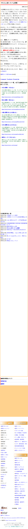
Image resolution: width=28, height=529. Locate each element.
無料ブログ (17, 462)
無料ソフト (17, 478)
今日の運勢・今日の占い (8, 87)
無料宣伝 (3, 450)
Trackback (10, 79)
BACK (19, 508)
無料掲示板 (17, 464)
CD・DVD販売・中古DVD (21, 432)
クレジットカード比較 (20, 448)
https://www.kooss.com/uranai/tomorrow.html (13, 109)
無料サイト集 (22, 455)
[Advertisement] (14, 163)
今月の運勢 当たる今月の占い (9, 125)
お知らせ (3, 487)
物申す (2, 476)
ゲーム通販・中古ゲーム (20, 437)
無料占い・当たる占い (20, 488)
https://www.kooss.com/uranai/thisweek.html (13, 121)
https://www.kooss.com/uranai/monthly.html (13, 134)
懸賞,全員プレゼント (19, 484)
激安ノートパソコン (19, 428)
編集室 (2, 384)
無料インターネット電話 (20, 475)
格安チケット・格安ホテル (21, 441)
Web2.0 (4, 71)
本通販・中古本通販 (19, 435)
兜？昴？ (9, 239)
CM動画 (17, 504)
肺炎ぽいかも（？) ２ (12, 240)
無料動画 (3, 463)
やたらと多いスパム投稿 (13, 228)
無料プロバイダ (4, 426)
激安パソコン (18, 426)
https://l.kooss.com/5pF (11, 520)
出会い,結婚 (4, 452)
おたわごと (3, 474)
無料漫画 (17, 480)
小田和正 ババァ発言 (12, 215)
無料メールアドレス (19, 467)
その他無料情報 (18, 471)
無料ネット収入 (4, 454)
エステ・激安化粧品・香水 (21, 443)
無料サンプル (18, 486)
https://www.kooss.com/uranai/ (9, 145)
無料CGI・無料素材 (19, 469)
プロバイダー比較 (19, 430)
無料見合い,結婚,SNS (20, 491)
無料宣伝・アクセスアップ (21, 473)
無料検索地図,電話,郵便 (20, 495)
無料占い (3, 465)
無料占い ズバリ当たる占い (9, 137)
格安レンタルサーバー (20, 450)
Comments (3, 79)
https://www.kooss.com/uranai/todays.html (12, 97)
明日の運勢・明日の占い (8, 100)
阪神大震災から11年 (12, 226)
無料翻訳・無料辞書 (19, 497)
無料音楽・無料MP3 (19, 502)
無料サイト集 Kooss (6, 74)
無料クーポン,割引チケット (21, 482)
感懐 (2, 478)
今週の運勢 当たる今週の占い (9, 112)
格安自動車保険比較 (19, 446)
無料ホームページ (14, 22)
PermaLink (16, 79)
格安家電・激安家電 (19, 439)
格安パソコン (4, 457)
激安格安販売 (22, 423)
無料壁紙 (3, 459)
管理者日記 (4, 381)
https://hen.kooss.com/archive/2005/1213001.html (14, 517)
